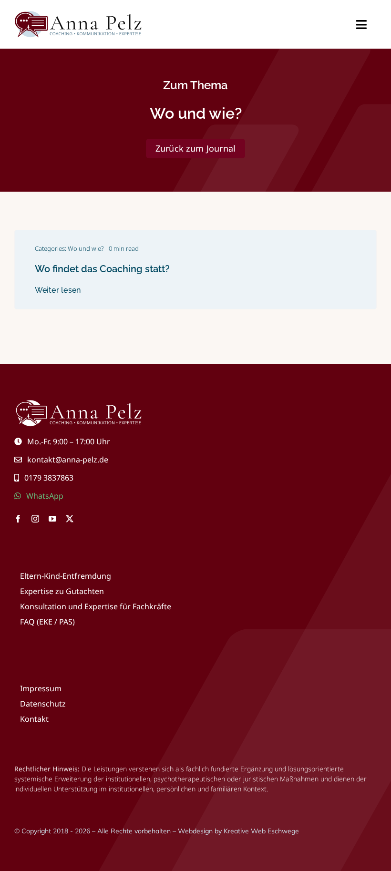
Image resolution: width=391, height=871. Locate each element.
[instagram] (35, 519)
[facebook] (18, 519)
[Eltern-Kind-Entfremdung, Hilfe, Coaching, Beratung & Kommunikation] (78, 13)
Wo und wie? (86, 248)
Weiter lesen (58, 290)
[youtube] (52, 519)
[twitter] (69, 519)
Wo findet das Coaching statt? (102, 269)
